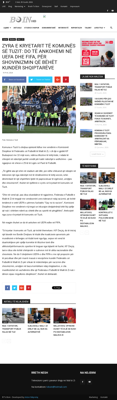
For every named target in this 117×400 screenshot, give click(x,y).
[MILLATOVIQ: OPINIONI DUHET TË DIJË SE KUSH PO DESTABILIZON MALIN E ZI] (64, 315)
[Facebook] (107, 11)
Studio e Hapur (31, 28)
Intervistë (63, 28)
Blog (10, 6)
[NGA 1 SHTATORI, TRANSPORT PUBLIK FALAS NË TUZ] (13, 315)
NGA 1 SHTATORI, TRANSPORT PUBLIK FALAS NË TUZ (11, 329)
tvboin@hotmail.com (56, 386)
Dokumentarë (48, 28)
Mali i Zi (20, 39)
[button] (111, 27)
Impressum (75, 6)
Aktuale (17, 28)
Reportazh (76, 28)
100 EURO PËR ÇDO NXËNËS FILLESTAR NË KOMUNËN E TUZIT (104, 101)
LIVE (3, 6)
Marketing (19, 6)
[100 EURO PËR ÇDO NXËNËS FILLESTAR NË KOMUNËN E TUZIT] (86, 101)
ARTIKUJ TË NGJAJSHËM (16, 301)
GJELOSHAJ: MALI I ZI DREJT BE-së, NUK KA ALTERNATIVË (38, 329)
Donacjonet (46, 6)
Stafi (56, 6)
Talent (88, 28)
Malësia (12, 39)
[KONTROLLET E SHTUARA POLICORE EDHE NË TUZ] (107, 204)
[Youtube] (112, 11)
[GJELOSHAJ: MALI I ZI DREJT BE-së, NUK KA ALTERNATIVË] (39, 315)
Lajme (6, 28)
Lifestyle (98, 28)
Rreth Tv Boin (33, 6)
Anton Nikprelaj (31, 397)
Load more (96, 154)
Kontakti (64, 6)
